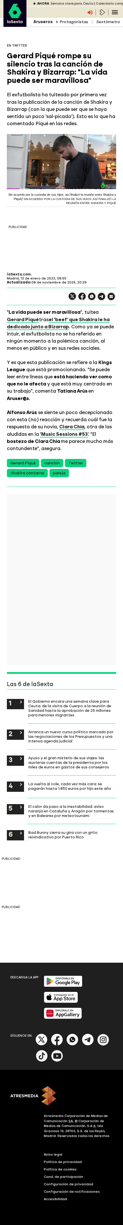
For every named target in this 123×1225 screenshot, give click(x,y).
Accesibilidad (55, 1199)
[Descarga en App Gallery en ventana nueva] (63, 1017)
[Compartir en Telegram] (101, 299)
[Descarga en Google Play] (63, 985)
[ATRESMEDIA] (61, 1096)
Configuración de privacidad (68, 1184)
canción (52, 463)
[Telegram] (88, 1044)
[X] (72, 298)
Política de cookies (60, 1169)
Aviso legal (53, 1154)
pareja (59, 473)
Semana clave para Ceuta (72, 3)
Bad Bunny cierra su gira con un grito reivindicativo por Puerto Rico (63, 834)
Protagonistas (73, 21)
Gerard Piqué (23, 319)
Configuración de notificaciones (72, 1192)
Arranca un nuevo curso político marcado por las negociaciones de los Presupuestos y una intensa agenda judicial (71, 736)
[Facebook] (57, 1044)
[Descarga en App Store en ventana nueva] (61, 1001)
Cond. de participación (63, 1177)
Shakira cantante (27, 473)
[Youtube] (57, 1060)
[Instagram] (103, 1044)
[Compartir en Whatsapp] (92, 298)
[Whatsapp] (72, 1044)
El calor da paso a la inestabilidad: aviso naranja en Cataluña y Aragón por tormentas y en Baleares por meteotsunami (71, 811)
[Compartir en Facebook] (82, 298)
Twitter (75, 463)
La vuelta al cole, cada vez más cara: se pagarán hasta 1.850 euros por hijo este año (69, 786)
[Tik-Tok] (42, 1060)
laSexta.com (19, 274)
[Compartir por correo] (111, 299)
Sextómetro (108, 21)
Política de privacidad (63, 1162)
